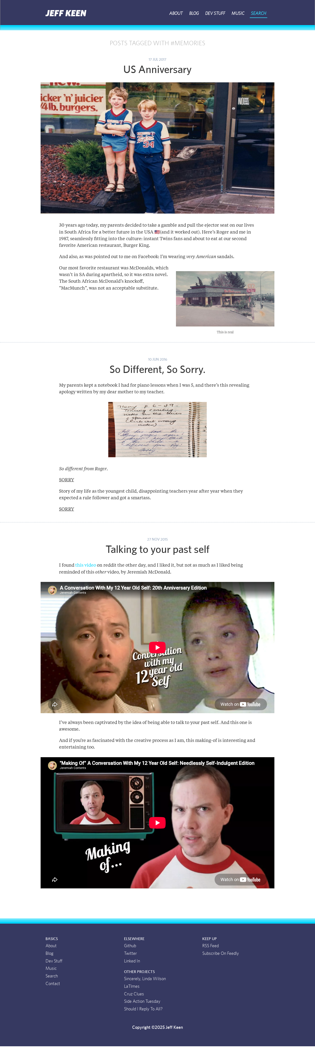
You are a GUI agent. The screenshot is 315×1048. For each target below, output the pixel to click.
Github (130, 946)
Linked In (132, 961)
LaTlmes (132, 986)
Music (238, 13)
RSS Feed (210, 946)
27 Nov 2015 (157, 539)
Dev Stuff (215, 13)
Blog (194, 13)
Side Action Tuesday (142, 1001)
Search (258, 13)
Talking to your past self (157, 549)
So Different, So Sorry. (157, 369)
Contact (53, 984)
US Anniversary (157, 69)
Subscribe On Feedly (220, 953)
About (176, 13)
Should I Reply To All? (143, 1009)
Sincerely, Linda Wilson (145, 979)
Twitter (130, 953)
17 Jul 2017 (157, 59)
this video (85, 565)
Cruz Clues (134, 994)
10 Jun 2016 (157, 359)
